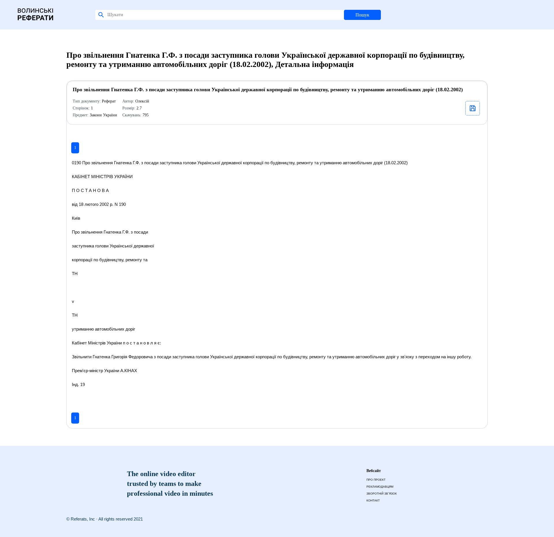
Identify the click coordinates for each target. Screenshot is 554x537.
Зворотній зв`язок (381, 493)
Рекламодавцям (379, 486)
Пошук (362, 14)
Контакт (373, 500)
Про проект (375, 479)
